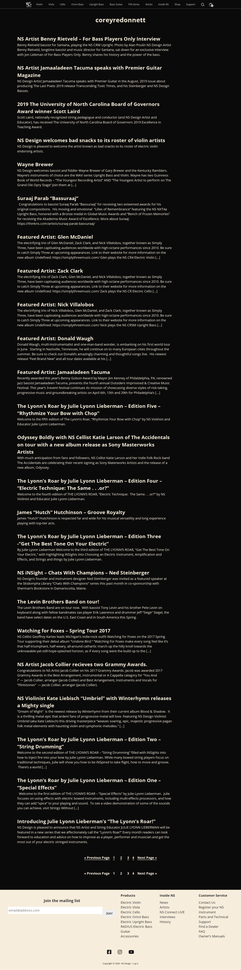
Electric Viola (130, 907)
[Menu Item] (28, 4)
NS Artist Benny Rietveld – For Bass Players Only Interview (88, 38)
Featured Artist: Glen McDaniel (55, 236)
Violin (39, 4)
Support (190, 4)
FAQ (202, 931)
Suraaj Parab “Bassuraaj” (47, 198)
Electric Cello (130, 912)
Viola (51, 4)
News (164, 902)
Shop (177, 4)
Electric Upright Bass (136, 922)
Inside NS (163, 4)
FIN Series (134, 4)
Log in (135, 963)
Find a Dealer (209, 926)
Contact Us (207, 902)
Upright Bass (96, 4)
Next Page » (147, 857)
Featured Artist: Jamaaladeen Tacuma (63, 372)
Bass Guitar (116, 4)
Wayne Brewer (35, 164)
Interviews (167, 917)
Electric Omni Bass (135, 917)
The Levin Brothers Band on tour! (58, 601)
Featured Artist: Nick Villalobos (55, 304)
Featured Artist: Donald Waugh (55, 338)
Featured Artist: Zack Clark (50, 270)
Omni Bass (77, 4)
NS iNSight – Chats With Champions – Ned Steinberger (83, 572)
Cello (62, 4)
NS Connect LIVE (172, 912)
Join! (109, 913)
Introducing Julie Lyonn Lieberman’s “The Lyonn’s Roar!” (86, 821)
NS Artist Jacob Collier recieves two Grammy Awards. (82, 664)
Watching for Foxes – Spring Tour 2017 (63, 630)
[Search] (202, 4)
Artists (148, 4)
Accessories (130, 936)
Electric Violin (131, 902)
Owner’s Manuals (212, 936)
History (165, 922)
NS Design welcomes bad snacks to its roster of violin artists (91, 140)
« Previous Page (97, 857)
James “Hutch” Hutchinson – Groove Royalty (71, 512)
